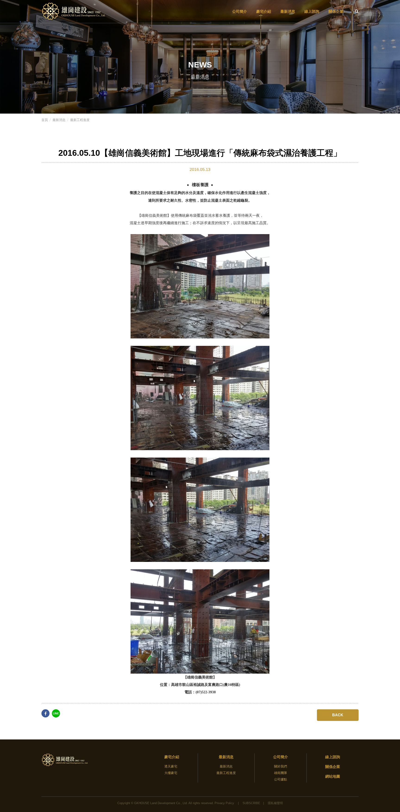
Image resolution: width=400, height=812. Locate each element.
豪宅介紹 (263, 11)
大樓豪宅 (170, 773)
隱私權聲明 (275, 803)
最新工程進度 (80, 120)
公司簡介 (239, 11)
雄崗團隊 (280, 773)
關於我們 (280, 766)
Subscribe (251, 803)
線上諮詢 (311, 11)
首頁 (44, 120)
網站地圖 (332, 776)
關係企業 (335, 11)
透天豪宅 (170, 766)
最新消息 (287, 11)
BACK (337, 715)
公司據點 (280, 779)
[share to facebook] (45, 713)
